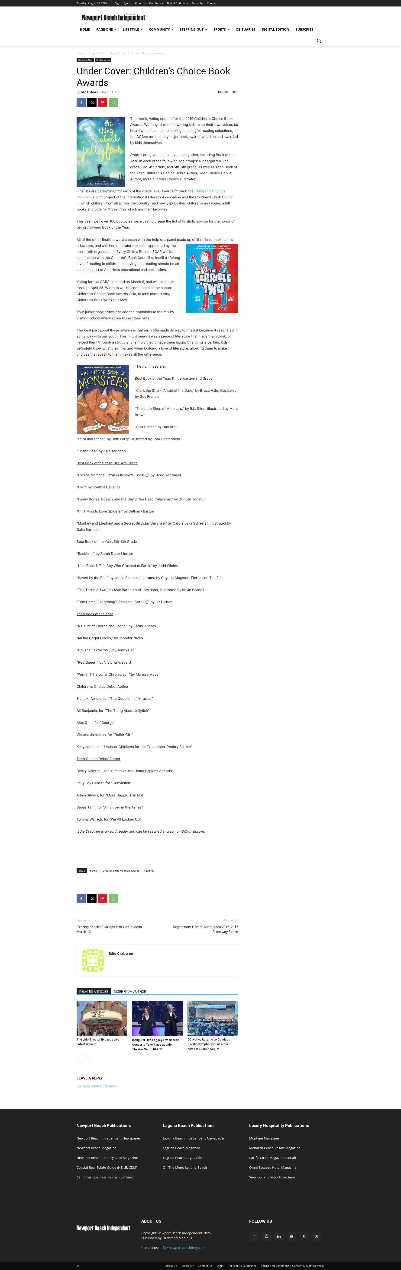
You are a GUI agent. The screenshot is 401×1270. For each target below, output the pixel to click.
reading (149, 870)
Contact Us (205, 1266)
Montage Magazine (264, 1138)
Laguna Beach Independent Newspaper (194, 1138)
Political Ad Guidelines (242, 1266)
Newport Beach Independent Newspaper (108, 1138)
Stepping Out (97, 53)
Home (80, 53)
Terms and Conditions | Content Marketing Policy (292, 1266)
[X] (92, 102)
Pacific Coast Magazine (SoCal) (272, 1157)
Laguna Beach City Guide (182, 1157)
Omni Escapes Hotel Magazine (272, 1167)
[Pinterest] (102, 102)
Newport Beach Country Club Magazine (107, 1157)
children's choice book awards (121, 870)
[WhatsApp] (113, 102)
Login (220, 1266)
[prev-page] (79, 1058)
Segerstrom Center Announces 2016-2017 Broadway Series (205, 929)
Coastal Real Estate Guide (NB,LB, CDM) (107, 1167)
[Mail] (291, 1236)
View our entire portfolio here (272, 1177)
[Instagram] (266, 1236)
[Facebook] (81, 102)
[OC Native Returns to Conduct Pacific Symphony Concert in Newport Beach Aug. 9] (213, 1018)
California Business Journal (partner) (105, 1177)
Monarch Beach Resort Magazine (275, 1148)
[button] (318, 40)
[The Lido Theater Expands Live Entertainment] (102, 1018)
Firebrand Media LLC (178, 1238)
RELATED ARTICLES (93, 991)
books (93, 870)
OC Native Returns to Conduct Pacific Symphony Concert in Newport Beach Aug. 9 (209, 1044)
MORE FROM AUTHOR (130, 991)
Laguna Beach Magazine (182, 1148)
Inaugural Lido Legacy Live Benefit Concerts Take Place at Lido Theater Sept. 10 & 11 (155, 1044)
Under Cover (103, 59)
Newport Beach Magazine (96, 1148)
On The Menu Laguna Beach (185, 1167)
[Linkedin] (279, 1236)
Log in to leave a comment (97, 1086)
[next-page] (87, 1058)
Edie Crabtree (89, 92)
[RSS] (304, 1236)
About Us (171, 1266)
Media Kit (187, 1266)
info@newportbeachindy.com (182, 1247)
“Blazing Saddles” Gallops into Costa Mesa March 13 (109, 929)
